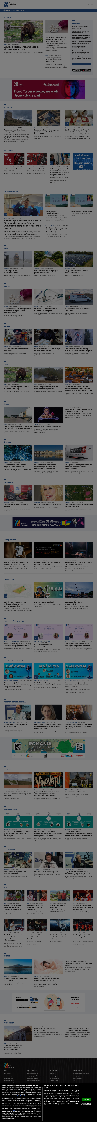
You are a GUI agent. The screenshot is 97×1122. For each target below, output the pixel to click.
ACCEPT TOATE (86, 1099)
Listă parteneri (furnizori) (50, 1107)
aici (14, 1110)
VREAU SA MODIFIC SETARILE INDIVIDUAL (86, 1104)
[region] (48, 1102)
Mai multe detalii (21, 1095)
